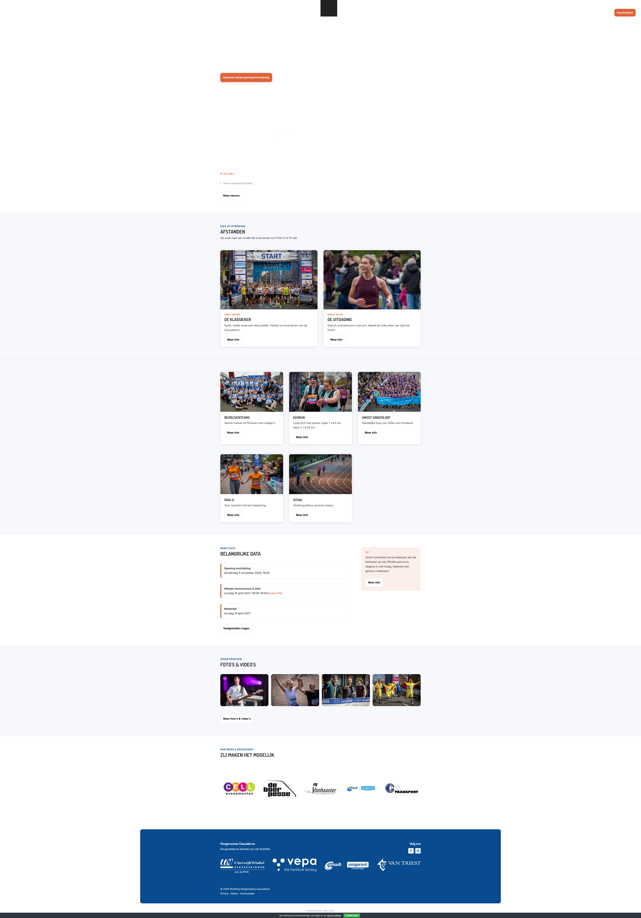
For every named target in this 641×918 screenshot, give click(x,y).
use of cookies (334, 915)
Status (234, 893)
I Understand (352, 915)
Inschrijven (625, 12)
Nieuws (551, 13)
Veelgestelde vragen (595, 13)
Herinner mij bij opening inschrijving (246, 77)
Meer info (233, 339)
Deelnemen (516, 13)
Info (535, 13)
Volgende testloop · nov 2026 (238, 37)
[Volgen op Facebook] (411, 850)
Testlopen (568, 13)
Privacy (224, 893)
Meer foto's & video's (237, 718)
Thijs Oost (328, 910)
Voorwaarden (247, 893)
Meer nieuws (231, 195)
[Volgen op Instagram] (418, 850)
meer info (275, 593)
